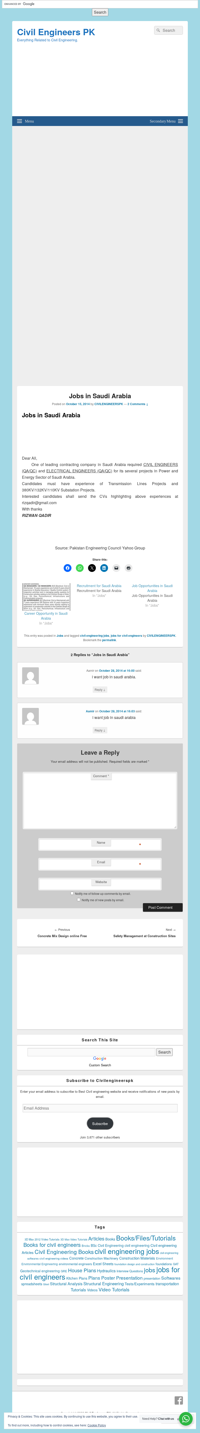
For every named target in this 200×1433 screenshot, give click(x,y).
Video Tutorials (114, 1289)
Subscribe (100, 1123)
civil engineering (137, 1245)
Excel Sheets (103, 1263)
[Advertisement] (100, 82)
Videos (92, 1289)
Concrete (76, 1258)
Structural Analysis (66, 1283)
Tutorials (78, 1289)
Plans (94, 1277)
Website (101, 881)
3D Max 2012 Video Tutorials (42, 1239)
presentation (152, 1278)
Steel (46, 1284)
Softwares (170, 1278)
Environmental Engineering (39, 1264)
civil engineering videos (54, 1258)
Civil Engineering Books (64, 1251)
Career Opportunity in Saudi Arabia (46, 616)
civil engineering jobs (94, 635)
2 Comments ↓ (138, 404)
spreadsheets (31, 1283)
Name (101, 842)
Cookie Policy (97, 1425)
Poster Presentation (122, 1277)
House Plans (82, 1270)
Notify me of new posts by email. (103, 900)
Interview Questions (130, 1271)
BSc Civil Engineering (107, 1245)
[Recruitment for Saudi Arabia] (101, 590)
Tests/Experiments (140, 1283)
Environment (164, 1258)
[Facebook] (179, 1400)
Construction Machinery (101, 1258)
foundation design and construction (134, 1264)
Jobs (60, 635)
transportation (167, 1283)
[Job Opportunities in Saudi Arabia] (154, 595)
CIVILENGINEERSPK (108, 404)
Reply (100, 689)
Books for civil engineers (52, 1244)
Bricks (86, 1246)
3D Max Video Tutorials (73, 1239)
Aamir (90, 711)
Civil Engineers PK (56, 31)
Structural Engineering (103, 1283)
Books (110, 1238)
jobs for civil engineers (126, 635)
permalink (109, 640)
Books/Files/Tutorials (146, 1237)
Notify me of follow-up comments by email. (103, 893)
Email (101, 862)
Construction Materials (137, 1258)
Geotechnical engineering (40, 1270)
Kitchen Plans (76, 1278)
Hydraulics (106, 1271)
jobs (149, 1269)
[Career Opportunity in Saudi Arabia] (46, 597)
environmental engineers (75, 1264)
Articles (96, 1238)
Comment (101, 775)
